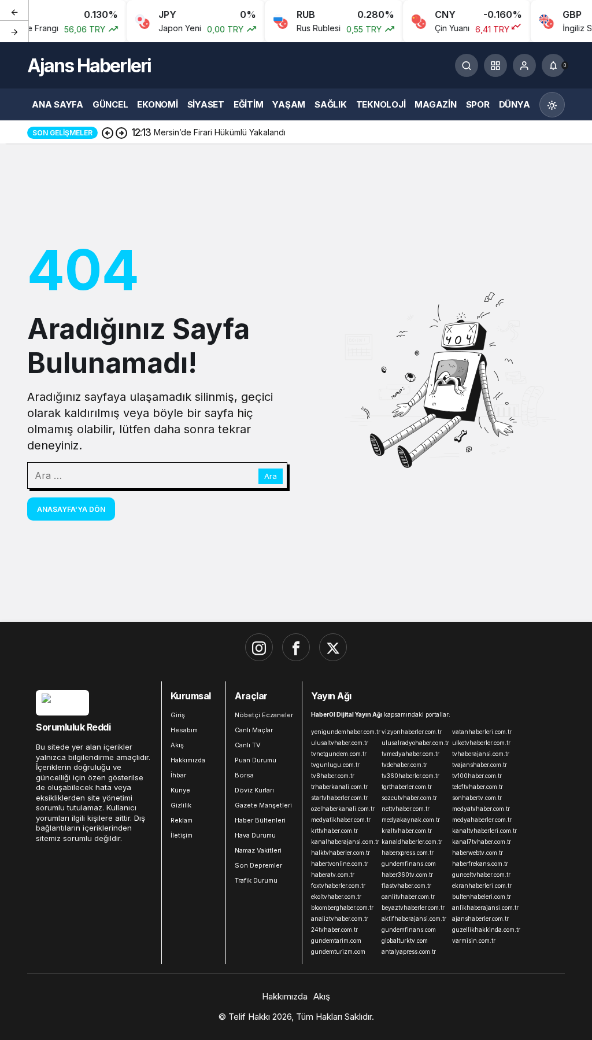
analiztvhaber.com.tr (339, 918)
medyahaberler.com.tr (482, 819)
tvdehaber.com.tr (404, 764)
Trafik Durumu (256, 880)
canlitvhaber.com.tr (408, 896)
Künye (180, 790)
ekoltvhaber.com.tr (336, 896)
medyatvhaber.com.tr (481, 808)
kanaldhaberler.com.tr (412, 841)
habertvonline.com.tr (339, 863)
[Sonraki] (14, 31)
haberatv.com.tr (332, 874)
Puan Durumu (255, 760)
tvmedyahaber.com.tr (410, 753)
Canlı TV (248, 745)
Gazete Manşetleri (263, 805)
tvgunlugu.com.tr (335, 764)
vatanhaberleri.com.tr (482, 731)
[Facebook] (296, 647)
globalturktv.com (405, 940)
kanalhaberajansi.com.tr (344, 841)
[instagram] (259, 647)
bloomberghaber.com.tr (342, 907)
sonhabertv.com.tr (477, 797)
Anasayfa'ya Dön (71, 509)
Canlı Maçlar (254, 730)
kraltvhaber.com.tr (407, 830)
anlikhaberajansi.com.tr (485, 907)
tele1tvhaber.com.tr (477, 786)
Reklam (182, 820)
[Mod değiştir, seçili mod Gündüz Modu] (552, 104)
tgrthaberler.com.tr (407, 786)
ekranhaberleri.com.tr (482, 885)
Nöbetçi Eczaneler (264, 715)
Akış (177, 745)
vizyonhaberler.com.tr (412, 731)
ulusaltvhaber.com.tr (339, 742)
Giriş (178, 715)
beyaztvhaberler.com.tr (413, 907)
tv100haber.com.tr (477, 775)
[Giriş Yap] (524, 65)
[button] (495, 65)
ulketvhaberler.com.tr (481, 742)
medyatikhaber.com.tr (341, 819)
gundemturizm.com (338, 951)
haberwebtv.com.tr (477, 852)
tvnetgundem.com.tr (339, 753)
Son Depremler (258, 865)
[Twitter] (333, 647)
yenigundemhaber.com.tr (344, 731)
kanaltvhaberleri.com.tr (484, 830)
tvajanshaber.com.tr (479, 764)
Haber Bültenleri (260, 820)
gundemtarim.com (336, 940)
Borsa (244, 775)
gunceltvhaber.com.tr (481, 874)
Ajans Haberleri (89, 65)
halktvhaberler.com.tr (340, 852)
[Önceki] (14, 11)
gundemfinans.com (409, 863)
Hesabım (184, 730)
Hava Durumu (255, 835)
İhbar (178, 775)
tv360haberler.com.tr (410, 775)
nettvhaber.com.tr (406, 808)
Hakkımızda (188, 760)
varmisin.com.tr (473, 940)
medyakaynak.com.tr (411, 819)
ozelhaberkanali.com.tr (343, 808)
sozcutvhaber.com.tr (409, 797)
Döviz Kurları (254, 790)
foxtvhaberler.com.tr (338, 885)
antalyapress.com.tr (409, 951)
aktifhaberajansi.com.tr (414, 918)
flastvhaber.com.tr (406, 885)
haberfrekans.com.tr (480, 863)
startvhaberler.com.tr (339, 797)
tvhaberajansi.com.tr (480, 753)
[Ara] (466, 65)
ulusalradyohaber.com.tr (414, 742)
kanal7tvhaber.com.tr (481, 841)
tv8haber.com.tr (332, 775)
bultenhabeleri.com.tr (481, 896)
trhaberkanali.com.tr (339, 786)
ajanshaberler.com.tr (480, 918)
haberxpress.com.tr (408, 852)
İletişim (182, 835)
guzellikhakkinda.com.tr (485, 929)
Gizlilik (181, 805)
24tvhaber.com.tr (334, 929)
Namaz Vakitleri (258, 850)
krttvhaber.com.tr (334, 830)
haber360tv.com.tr (407, 874)
